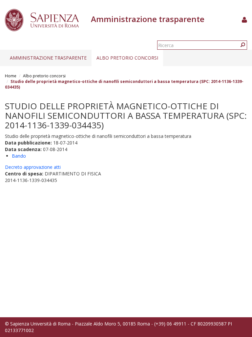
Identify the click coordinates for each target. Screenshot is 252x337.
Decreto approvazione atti (33, 167)
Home (10, 76)
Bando (19, 156)
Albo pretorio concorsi (127, 58)
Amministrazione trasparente (48, 58)
